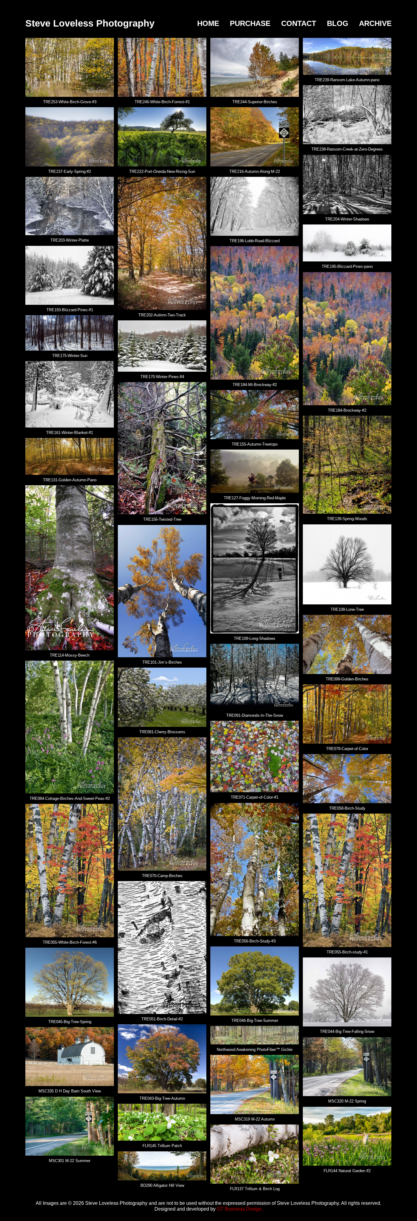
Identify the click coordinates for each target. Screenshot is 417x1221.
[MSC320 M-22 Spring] (347, 1066)
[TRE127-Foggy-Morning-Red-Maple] (254, 471)
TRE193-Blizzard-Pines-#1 (69, 310)
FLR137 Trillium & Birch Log (255, 1188)
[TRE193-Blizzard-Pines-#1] (69, 275)
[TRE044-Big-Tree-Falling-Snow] (347, 992)
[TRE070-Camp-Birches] (162, 803)
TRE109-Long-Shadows (254, 638)
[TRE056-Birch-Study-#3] (254, 869)
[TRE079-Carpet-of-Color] (347, 714)
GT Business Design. (240, 1209)
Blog (337, 23)
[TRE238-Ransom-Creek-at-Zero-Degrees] (347, 114)
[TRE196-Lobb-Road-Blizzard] (254, 206)
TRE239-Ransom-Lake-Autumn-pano (347, 80)
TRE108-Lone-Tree (347, 609)
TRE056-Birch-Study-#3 (255, 941)
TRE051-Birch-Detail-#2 (162, 1019)
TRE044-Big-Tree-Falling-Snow (347, 1031)
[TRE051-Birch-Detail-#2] (162, 947)
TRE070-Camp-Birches (162, 875)
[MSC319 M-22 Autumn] (254, 1084)
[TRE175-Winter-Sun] (69, 333)
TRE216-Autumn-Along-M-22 (254, 171)
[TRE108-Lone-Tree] (347, 564)
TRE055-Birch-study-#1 (347, 952)
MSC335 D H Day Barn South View (69, 1091)
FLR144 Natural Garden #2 (347, 1170)
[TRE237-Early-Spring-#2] (69, 136)
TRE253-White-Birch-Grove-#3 (69, 102)
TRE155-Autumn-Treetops (255, 444)
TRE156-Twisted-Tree (162, 519)
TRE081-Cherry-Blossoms (162, 732)
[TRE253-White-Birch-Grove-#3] (69, 67)
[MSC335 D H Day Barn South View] (69, 1056)
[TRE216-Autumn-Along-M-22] (254, 136)
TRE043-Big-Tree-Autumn (162, 1098)
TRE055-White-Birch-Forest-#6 (70, 942)
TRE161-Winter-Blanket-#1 (69, 432)
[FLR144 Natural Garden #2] (347, 1136)
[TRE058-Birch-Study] (347, 778)
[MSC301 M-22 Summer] (69, 1126)
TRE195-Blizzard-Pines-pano (347, 266)
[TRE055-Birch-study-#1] (347, 880)
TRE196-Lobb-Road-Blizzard (255, 241)
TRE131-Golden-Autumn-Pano (69, 480)
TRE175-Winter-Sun (69, 355)
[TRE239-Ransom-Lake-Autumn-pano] (347, 56)
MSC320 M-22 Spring (347, 1101)
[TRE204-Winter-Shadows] (347, 184)
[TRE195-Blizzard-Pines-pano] (347, 242)
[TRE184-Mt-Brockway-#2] (254, 312)
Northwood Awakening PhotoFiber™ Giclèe (254, 1049)
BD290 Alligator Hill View (162, 1185)
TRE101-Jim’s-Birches (162, 662)
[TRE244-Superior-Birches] (254, 67)
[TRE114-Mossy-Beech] (69, 567)
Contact (298, 23)
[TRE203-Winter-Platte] (69, 206)
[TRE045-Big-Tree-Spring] (69, 982)
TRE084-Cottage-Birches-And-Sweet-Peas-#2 (70, 798)
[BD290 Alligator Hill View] (162, 1165)
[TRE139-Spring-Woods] (347, 464)
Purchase (250, 23)
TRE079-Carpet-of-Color (347, 748)
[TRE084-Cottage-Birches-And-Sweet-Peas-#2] (69, 726)
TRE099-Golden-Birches (347, 679)
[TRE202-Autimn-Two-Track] (162, 243)
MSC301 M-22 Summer (69, 1160)
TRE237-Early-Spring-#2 (69, 171)
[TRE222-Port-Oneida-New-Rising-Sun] (162, 136)
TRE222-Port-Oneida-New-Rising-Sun (162, 171)
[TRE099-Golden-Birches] (347, 644)
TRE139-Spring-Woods (347, 518)
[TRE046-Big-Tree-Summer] (254, 981)
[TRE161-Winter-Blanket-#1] (69, 394)
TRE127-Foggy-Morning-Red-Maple (255, 498)
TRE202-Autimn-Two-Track (162, 315)
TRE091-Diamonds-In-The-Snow (254, 715)
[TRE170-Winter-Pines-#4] (162, 346)
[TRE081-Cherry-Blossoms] (162, 697)
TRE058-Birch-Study (347, 808)
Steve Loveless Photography (89, 23)
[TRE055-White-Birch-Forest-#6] (69, 870)
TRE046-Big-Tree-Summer (254, 1020)
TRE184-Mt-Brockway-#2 (255, 384)
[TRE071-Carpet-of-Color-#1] (254, 756)
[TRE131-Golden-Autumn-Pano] (69, 456)
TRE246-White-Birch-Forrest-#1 (162, 102)
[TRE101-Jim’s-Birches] (162, 591)
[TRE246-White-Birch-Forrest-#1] (162, 67)
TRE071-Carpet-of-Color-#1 (254, 797)
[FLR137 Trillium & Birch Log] (254, 1154)
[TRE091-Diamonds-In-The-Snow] (254, 677)
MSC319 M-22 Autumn (255, 1119)
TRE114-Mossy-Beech (69, 655)
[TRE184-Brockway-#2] (347, 338)
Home (208, 23)
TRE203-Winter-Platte (69, 240)
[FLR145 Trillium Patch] (162, 1122)
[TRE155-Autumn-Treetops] (254, 414)
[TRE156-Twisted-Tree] (162, 448)
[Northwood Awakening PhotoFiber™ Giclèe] (254, 1035)
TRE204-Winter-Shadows (347, 219)
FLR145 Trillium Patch (162, 1145)
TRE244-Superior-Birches (254, 102)
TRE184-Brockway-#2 (347, 410)
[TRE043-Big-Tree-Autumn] (162, 1058)
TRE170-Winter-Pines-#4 (162, 376)
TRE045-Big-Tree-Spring (69, 1021)
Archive (375, 23)
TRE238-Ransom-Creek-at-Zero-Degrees (347, 149)
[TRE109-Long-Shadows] (254, 568)
